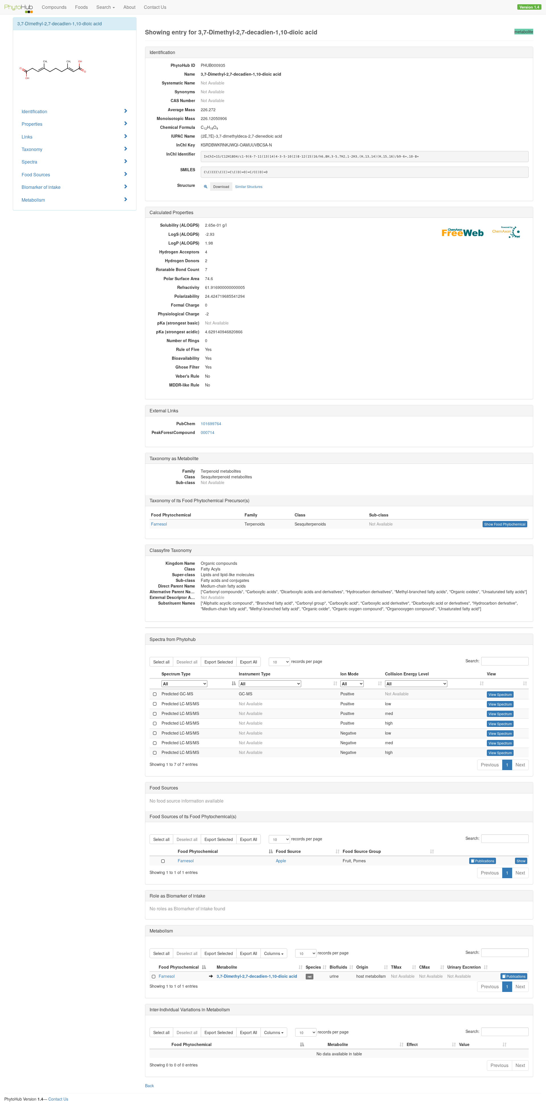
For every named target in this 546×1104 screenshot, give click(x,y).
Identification (34, 111)
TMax (396, 967)
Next (520, 764)
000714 (207, 432)
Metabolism (33, 200)
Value (464, 1044)
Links (27, 136)
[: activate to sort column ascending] (507, 684)
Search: (472, 660)
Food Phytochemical (198, 851)
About (129, 7)
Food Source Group (362, 851)
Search (104, 7)
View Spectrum (500, 694)
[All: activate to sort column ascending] (288, 684)
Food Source (288, 851)
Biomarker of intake (41, 187)
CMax (424, 967)
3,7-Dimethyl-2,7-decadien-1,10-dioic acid (257, 976)
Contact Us (155, 7)
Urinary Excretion (464, 967)
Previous (490, 764)
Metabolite (227, 967)
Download (221, 186)
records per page (306, 661)
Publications (484, 860)
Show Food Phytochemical (505, 524)
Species (313, 967)
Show (521, 860)
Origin (362, 967)
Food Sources (36, 174)
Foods (81, 7)
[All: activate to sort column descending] (198, 684)
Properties (32, 124)
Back (149, 1085)
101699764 (211, 423)
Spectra (29, 161)
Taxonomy (32, 149)
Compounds (54, 7)
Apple (281, 860)
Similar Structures (248, 186)
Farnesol (159, 524)
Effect (412, 1044)
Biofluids (338, 967)
